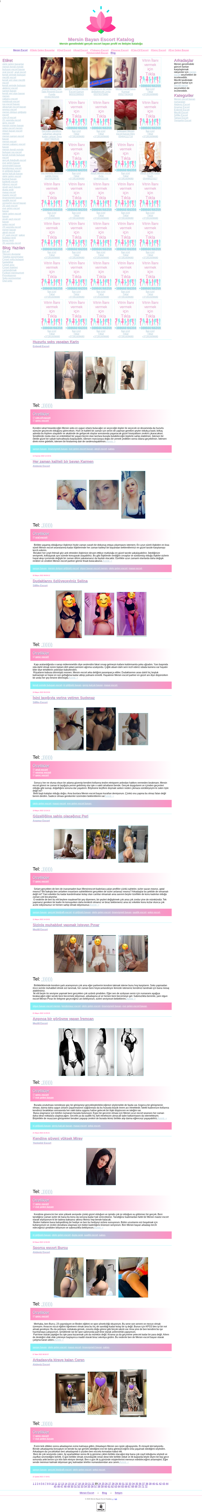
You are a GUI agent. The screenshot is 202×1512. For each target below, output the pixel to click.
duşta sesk (77, 1235)
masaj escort (135, 568)
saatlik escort (139, 912)
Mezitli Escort (40, 929)
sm (116, 1499)
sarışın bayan (40, 449)
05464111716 (125, 136)
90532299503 (76, 94)
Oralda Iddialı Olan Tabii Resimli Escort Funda (51, 92)
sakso (111, 449)
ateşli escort (100, 449)
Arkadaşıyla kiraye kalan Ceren (58, 1360)
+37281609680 (150, 94)
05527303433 (125, 94)
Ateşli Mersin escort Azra (101, 174)
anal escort (41, 769)
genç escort (42, 420)
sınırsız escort (43, 772)
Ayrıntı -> (110, 441)
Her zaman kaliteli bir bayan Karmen (63, 461)
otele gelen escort (118, 568)
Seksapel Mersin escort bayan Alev (125, 132)
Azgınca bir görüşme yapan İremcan (63, 1019)
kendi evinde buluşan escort (47, 685)
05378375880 (101, 94)
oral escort (41, 537)
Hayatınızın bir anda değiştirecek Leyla (101, 90)
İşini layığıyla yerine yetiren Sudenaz (64, 698)
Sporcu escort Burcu (50, 1248)
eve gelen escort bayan (81, 449)
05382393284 (52, 97)
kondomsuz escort (71, 1006)
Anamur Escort (41, 820)
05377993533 (52, 139)
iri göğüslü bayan (72, 685)
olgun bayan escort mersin (94, 568)
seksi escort (154, 912)
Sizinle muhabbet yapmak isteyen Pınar (66, 925)
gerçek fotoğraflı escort (60, 912)
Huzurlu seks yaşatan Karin (56, 342)
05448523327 (150, 178)
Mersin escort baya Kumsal (125, 90)
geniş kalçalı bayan (93, 685)
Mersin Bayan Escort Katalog (101, 39)
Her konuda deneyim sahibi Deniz (52, 174)
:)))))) (46, 405)
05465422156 (101, 178)
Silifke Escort (40, 585)
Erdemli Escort (41, 346)
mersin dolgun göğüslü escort (63, 568)
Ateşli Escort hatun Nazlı (150, 174)
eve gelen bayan (44, 1097)
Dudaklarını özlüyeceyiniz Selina (60, 581)
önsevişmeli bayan (58, 449)
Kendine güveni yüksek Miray (57, 1138)
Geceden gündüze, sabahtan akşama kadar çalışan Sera (52, 134)
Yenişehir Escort (42, 1143)
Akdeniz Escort (41, 466)
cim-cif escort (42, 418)
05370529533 (52, 178)
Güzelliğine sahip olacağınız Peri (60, 816)
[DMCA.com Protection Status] (101, 1510)
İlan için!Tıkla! (150, 90)
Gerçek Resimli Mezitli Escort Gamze (76, 90)
